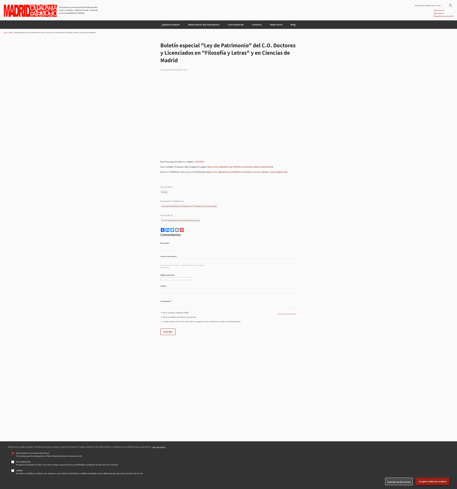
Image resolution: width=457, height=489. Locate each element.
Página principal (167, 275)
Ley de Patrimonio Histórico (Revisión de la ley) (180, 220)
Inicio (6, 32)
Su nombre (165, 243)
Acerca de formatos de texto (287, 314)
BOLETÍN (200, 161)
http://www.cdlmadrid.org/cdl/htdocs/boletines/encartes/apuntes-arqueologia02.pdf (246, 172)
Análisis (19, 470)
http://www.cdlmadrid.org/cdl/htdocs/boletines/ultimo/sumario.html (240, 167)
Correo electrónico (168, 256)
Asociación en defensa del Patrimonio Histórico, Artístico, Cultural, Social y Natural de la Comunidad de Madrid (78, 10)
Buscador (438, 13)
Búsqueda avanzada (443, 16)
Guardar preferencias (399, 482)
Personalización (23, 462)
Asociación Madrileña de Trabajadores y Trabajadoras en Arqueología (189, 206)
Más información (159, 447)
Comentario (165, 301)
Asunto (163, 286)
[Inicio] (30, 10)
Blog (11, 32)
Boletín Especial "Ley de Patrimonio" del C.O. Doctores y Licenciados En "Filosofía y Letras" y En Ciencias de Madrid (55, 32)
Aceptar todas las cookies (432, 481)
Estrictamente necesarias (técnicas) (32, 453)
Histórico (438, 10)
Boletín (164, 192)
